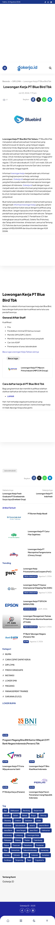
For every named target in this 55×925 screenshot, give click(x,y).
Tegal (29, 860)
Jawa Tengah (21, 830)
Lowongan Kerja (33, 835)
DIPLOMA (10, 664)
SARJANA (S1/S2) (30, 609)
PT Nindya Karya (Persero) (13, 792)
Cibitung (43, 815)
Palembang (38, 840)
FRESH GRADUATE (30, 576)
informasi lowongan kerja (25, 205)
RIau (5, 850)
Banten (6, 815)
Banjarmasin (38, 810)
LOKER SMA (11, 680)
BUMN (26, 641)
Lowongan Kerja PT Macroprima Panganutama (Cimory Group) (39, 552)
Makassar (7, 840)
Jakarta (32, 825)
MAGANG (10, 685)
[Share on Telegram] (50, 99)
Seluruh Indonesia (30, 850)
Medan (27, 840)
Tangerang (19, 860)
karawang (8, 835)
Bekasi (24, 815)
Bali (5, 810)
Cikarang (7, 820)
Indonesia (7, 825)
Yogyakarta (39, 860)
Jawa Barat (8, 830)
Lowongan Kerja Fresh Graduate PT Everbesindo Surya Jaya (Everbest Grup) (14, 496)
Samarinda (15, 850)
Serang (6, 855)
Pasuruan (16, 845)
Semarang (44, 850)
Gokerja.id (18, 179)
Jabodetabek (10, 471)
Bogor (33, 815)
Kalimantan (46, 830)
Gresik (38, 820)
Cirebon (18, 820)
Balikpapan (15, 810)
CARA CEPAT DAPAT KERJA (18, 659)
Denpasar (28, 820)
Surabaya (7, 860)
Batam (15, 815)
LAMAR (10, 396)
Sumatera (45, 855)
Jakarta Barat (44, 825)
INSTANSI (9, 675)
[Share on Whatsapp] (44, 99)
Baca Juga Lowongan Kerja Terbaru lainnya (20, 352)
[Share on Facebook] (33, 99)
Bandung (26, 810)
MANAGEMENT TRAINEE (16, 691)
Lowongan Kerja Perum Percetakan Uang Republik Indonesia (40, 795)
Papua (6, 845)
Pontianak (40, 845)
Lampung (19, 835)
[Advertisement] (27, 33)
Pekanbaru (28, 845)
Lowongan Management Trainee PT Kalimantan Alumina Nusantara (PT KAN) (37, 619)
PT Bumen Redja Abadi (37, 513)
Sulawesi (34, 855)
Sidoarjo (16, 855)
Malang (18, 840)
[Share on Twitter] (38, 99)
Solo (25, 855)
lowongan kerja (17, 173)
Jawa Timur (34, 830)
